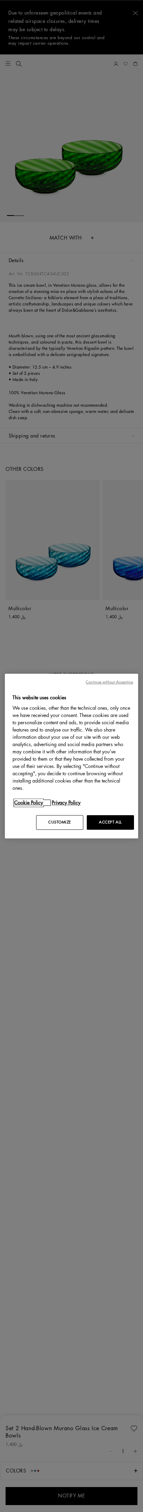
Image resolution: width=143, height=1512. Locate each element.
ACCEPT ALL (110, 822)
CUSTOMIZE (59, 822)
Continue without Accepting (109, 682)
